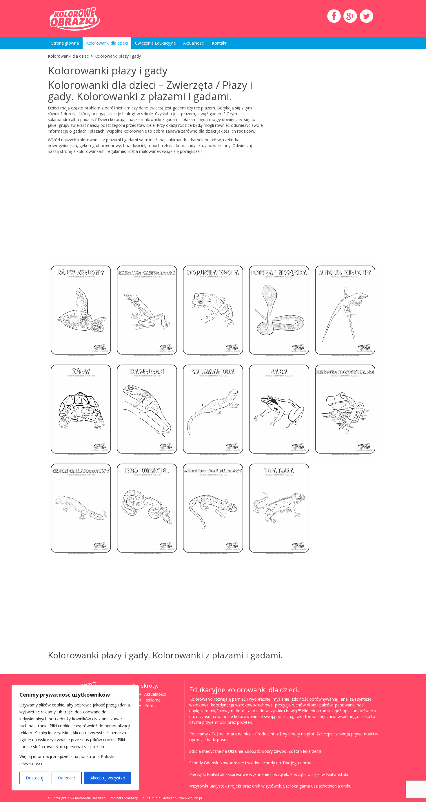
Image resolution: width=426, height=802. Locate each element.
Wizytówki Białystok (208, 786)
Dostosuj (34, 778)
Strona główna (65, 43)
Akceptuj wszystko (107, 778)
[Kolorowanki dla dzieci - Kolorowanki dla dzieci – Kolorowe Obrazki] (100, 19)
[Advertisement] (325, 125)
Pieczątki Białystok (206, 774)
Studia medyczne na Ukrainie (216, 751)
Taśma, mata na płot (231, 734)
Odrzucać (67, 778)
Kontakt (219, 43)
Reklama (152, 700)
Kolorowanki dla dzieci (107, 43)
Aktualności (194, 43)
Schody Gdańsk (203, 763)
